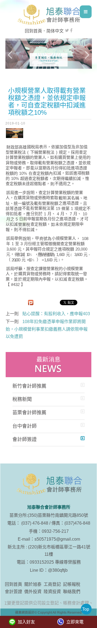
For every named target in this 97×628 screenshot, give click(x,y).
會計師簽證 (24, 439)
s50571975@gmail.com (57, 539)
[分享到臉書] (71, 30)
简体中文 (55, 31)
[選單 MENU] (86, 11)
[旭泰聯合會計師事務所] (48, 14)
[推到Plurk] (30, 302)
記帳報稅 (71, 584)
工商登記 (52, 584)
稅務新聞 (22, 399)
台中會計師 (24, 426)
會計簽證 (13, 591)
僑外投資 (32, 591)
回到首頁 (33, 31)
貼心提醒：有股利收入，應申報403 (56, 313)
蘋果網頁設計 (24, 612)
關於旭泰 (32, 584)
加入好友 (26, 622)
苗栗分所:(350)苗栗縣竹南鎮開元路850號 (48, 515)
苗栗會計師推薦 (29, 412)
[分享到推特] (67, 30)
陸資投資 (52, 591)
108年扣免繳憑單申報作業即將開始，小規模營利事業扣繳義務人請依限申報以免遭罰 (47, 328)
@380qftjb (58, 570)
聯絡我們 (71, 591)
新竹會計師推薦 (29, 386)
